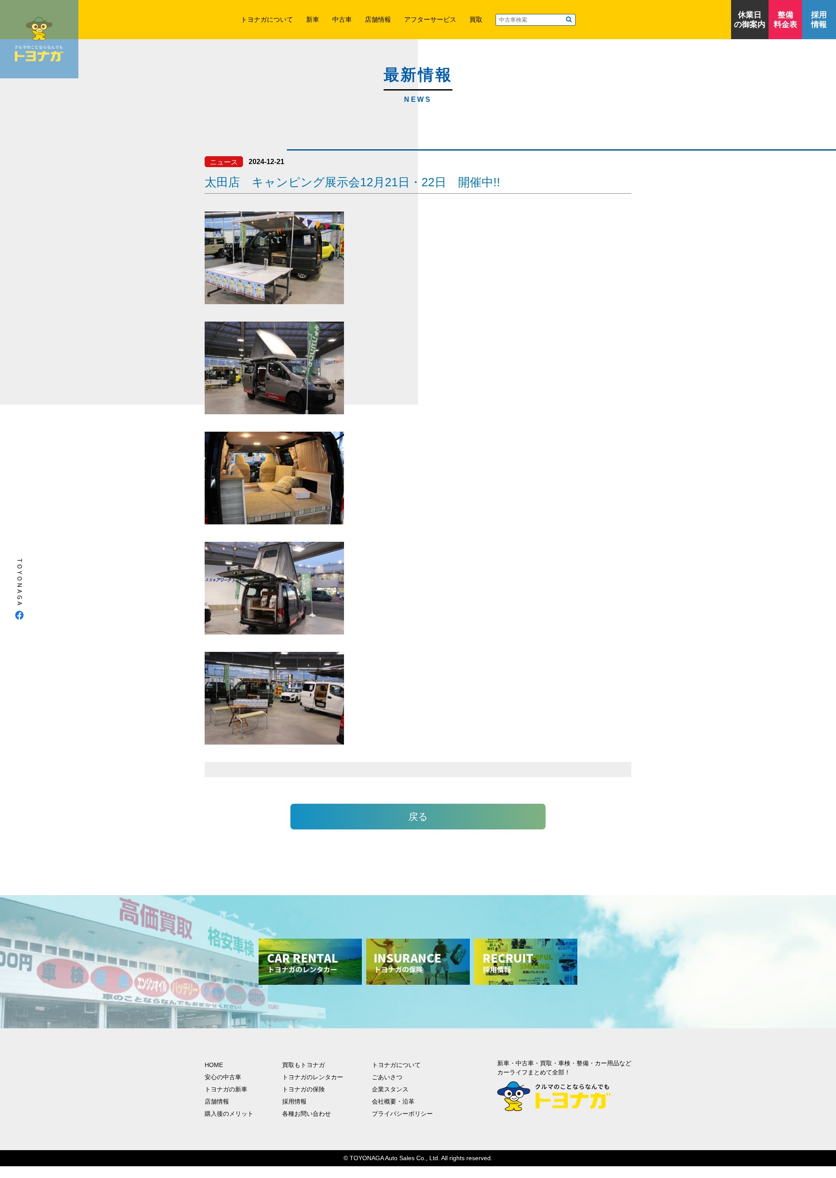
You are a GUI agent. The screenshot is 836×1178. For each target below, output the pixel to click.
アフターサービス (430, 19)
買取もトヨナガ (303, 1064)
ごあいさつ (387, 1077)
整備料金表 (785, 19)
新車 (312, 19)
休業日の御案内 (749, 19)
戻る (418, 816)
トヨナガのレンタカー (312, 1077)
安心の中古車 (223, 1077)
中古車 (342, 19)
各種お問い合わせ (306, 1113)
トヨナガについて (267, 19)
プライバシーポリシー (402, 1113)
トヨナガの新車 (226, 1089)
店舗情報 (378, 19)
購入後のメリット (229, 1113)
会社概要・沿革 (393, 1101)
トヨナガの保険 (303, 1089)
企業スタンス (390, 1089)
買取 (475, 19)
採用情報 (819, 19)
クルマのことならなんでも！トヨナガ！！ (39, 39)
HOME (214, 1064)
